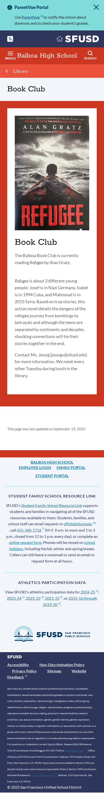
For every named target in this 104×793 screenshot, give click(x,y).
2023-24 (14, 598)
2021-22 (52, 598)
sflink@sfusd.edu (78, 523)
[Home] (78, 40)
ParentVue (31, 17)
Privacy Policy (24, 671)
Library (20, 71)
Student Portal (52, 475)
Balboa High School (52, 462)
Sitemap (54, 671)
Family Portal (71, 467)
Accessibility (18, 664)
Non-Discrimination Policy (62, 664)
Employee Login (35, 467)
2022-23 (33, 598)
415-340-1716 (29, 530)
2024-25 (88, 592)
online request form (25, 542)
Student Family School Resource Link (51, 505)
